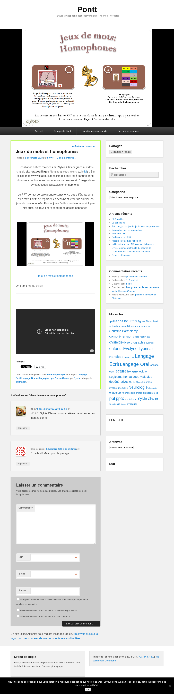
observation (153, 388)
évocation (132, 403)
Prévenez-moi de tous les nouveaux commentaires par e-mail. (48, 610)
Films (129, 283)
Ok (87, 689)
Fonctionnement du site (94, 131)
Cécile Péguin (139, 337)
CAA (148, 326)
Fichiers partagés (56, 374)
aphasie (113, 326)
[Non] (169, 686)
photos (139, 393)
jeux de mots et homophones (55, 275)
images (127, 357)
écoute (123, 404)
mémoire (123, 387)
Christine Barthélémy (123, 331)
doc (148, 337)
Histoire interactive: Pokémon (126, 241)
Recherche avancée (128, 131)
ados (119, 321)
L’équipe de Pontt (62, 131)
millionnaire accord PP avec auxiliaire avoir (133, 244)
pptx (52, 378)
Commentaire (26, 507)
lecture (121, 371)
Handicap (116, 357)
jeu (133, 357)
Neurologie (138, 387)
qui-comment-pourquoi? (136, 276)
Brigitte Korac (138, 326)
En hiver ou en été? (121, 237)
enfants (116, 348)
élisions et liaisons (121, 255)
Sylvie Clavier (62, 378)
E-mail (22, 573)
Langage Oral (28, 378)
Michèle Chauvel (136, 382)
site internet (131, 399)
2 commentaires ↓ (66, 157)
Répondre (23, 428)
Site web (23, 590)
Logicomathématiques (124, 376)
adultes (130, 321)
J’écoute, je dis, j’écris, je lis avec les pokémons (136, 226)
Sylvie (50, 157)
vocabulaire (114, 404)
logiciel (142, 371)
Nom (21, 557)
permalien (21, 381)
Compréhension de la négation (127, 230)
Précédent (76, 146)
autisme (122, 326)
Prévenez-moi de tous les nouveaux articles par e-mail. (45, 616)
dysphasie (150, 343)
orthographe (42, 378)
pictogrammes (150, 393)
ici (85, 171)
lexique (132, 371)
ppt (112, 398)
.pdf (112, 321)
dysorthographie (134, 342)
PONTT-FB (116, 420)
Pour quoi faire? (119, 233)
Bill (128, 326)
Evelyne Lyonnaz (138, 348)
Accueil (38, 131)
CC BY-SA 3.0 (146, 656)
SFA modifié (118, 219)
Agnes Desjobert (147, 321)
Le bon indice (118, 222)
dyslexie (116, 342)
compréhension (120, 336)
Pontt (87, 9)
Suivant (92, 146)
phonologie (130, 393)
